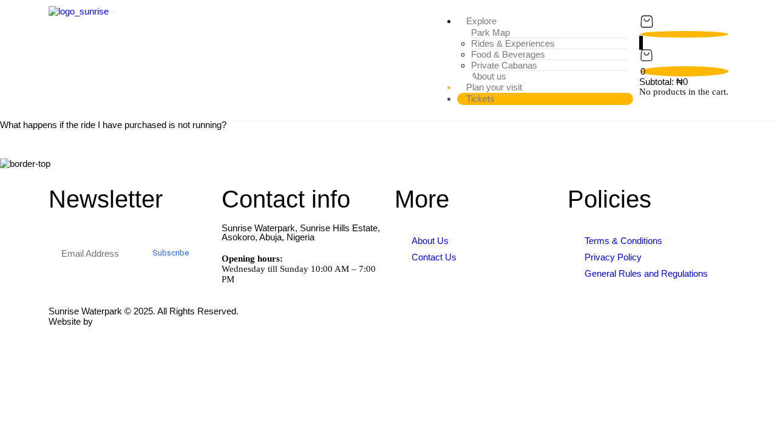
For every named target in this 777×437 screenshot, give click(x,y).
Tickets (480, 98)
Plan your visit (494, 87)
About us (488, 76)
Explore (481, 21)
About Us (430, 240)
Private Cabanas (504, 65)
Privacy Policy (613, 257)
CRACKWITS (122, 321)
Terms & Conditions (623, 240)
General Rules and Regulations (646, 273)
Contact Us (434, 257)
